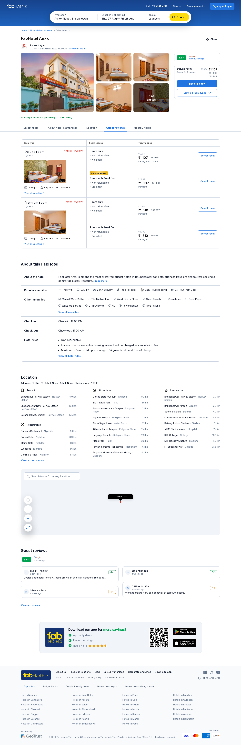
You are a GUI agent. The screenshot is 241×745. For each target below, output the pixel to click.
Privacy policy (94, 677)
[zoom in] (28, 509)
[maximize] (28, 528)
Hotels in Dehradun (183, 718)
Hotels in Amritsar (182, 714)
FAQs (58, 677)
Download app (163, 671)
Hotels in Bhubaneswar (41, 30)
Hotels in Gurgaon (183, 699)
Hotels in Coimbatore (32, 723)
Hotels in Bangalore (31, 699)
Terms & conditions (74, 677)
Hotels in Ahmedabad (83, 709)
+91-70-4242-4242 (157, 6)
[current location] (28, 500)
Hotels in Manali (130, 718)
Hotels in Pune (130, 695)
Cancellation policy (114, 677)
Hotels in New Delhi (82, 695)
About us (177, 6)
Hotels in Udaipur (81, 714)
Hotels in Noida (130, 709)
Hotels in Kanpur (131, 714)
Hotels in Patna (130, 723)
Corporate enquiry (196, 6)
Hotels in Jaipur (80, 704)
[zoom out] (28, 518)
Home (24, 30)
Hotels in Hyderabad (32, 704)
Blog (97, 671)
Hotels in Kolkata (81, 699)
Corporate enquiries (139, 671)
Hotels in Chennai (30, 709)
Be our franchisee (114, 671)
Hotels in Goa (129, 699)
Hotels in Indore (131, 704)
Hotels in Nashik (80, 718)
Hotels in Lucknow (183, 709)
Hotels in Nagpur (30, 714)
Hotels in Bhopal (182, 704)
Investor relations (80, 671)
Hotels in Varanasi (30, 718)
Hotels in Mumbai (182, 695)
